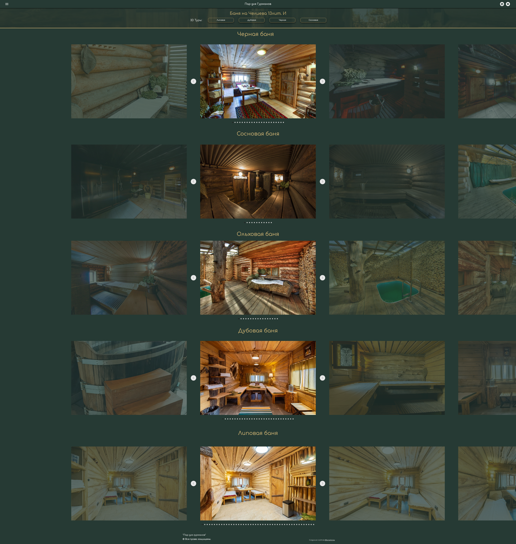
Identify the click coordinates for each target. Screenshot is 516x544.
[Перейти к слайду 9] (251, 122)
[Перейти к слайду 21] (281, 122)
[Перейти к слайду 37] (289, 524)
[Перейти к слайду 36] (287, 524)
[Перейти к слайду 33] (279, 524)
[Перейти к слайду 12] (259, 122)
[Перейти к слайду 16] (268, 122)
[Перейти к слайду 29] (290, 418)
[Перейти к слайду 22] (283, 122)
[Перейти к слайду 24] (278, 418)
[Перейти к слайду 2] (235, 122)
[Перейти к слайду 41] (299, 524)
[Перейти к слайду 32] (277, 524)
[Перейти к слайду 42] (301, 524)
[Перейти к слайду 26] (283, 418)
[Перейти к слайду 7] (247, 122)
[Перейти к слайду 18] (273, 122)
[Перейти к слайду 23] (276, 418)
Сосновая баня (258, 134)
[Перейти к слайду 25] (281, 418)
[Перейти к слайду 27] (285, 418)
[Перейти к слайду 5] (242, 122)
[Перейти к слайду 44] (306, 524)
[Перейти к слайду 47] (313, 524)
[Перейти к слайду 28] (288, 418)
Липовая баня (258, 433)
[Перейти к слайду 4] (239, 122)
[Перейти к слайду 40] (296, 524)
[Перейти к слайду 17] (271, 122)
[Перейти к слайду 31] (274, 524)
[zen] (508, 5)
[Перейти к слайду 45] (308, 524)
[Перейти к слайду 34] (282, 524)
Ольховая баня (258, 234)
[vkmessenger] (502, 5)
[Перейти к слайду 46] (311, 524)
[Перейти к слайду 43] (303, 524)
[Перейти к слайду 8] (249, 122)
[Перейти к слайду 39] (294, 524)
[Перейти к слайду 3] (237, 122)
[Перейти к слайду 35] (284, 524)
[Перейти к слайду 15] (266, 122)
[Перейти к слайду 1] (232, 122)
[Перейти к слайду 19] (276, 122)
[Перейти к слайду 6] (244, 122)
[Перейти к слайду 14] (264, 122)
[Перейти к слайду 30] (293, 418)
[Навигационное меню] (6, 4)
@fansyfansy (330, 540)
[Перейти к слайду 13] (261, 122)
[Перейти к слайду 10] (254, 122)
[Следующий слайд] (322, 81)
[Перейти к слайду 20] (278, 122)
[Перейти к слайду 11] (256, 122)
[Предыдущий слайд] (193, 81)
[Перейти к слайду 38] (291, 524)
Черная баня (255, 34)
